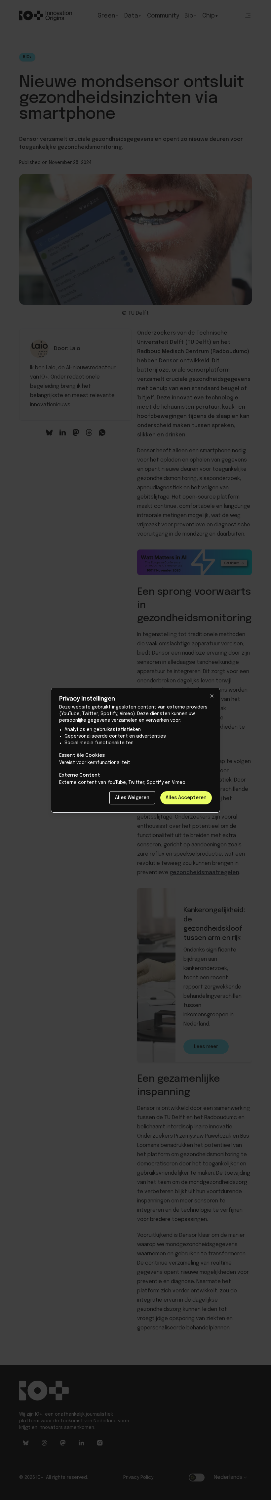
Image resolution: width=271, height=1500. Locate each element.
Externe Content (79, 775)
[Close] (211, 696)
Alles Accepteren (186, 797)
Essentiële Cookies (82, 755)
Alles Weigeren (132, 797)
